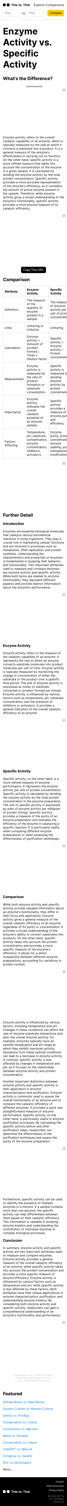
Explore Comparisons (49, 5)
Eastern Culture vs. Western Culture (28, 1409)
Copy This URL (33, 269)
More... (7, 1469)
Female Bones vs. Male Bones (23, 1402)
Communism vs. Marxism (20, 1429)
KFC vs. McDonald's (17, 1462)
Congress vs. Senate (17, 1456)
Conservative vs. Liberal (20, 1422)
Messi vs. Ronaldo (15, 1436)
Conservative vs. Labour (20, 1442)
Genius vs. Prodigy (16, 1415)
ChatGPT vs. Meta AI (17, 1449)
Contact (60, 1481)
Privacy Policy (56, 1490)
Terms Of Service (55, 1485)
